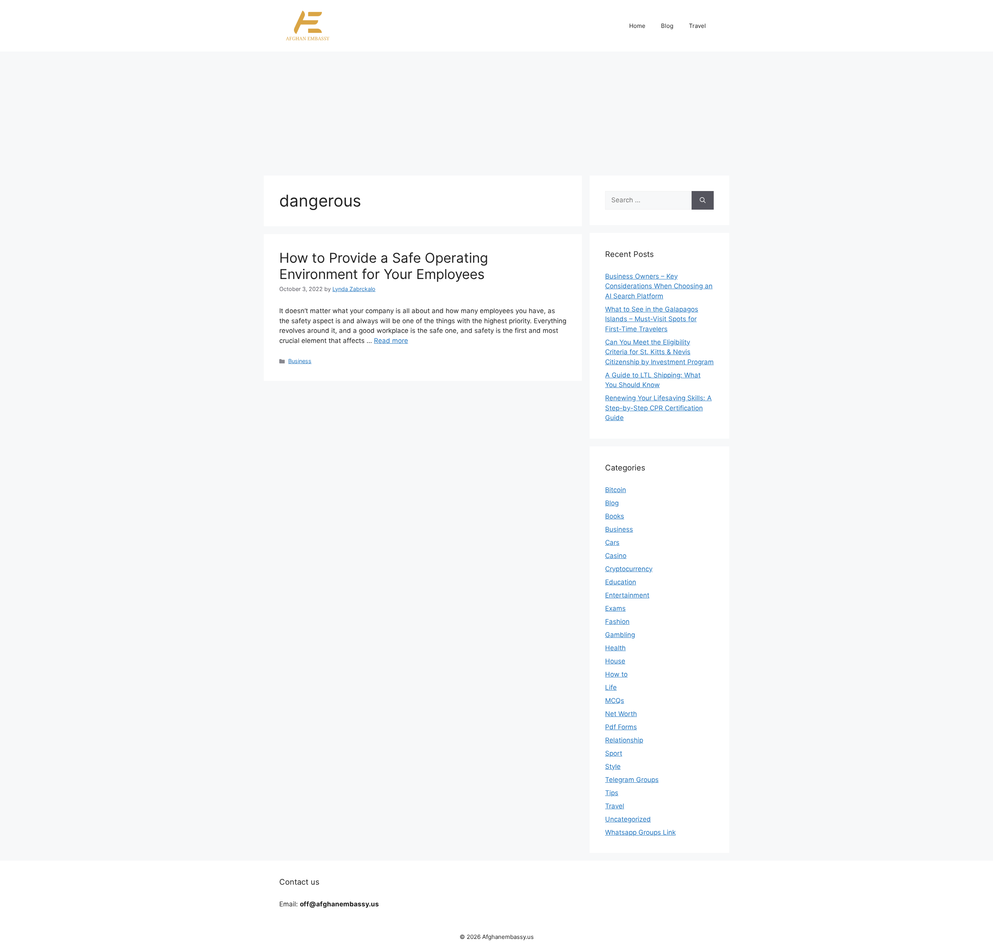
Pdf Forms (621, 727)
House (615, 661)
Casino (615, 556)
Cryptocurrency (628, 569)
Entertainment (627, 595)
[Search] (703, 200)
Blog (667, 25)
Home (637, 25)
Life (611, 687)
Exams (615, 608)
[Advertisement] (496, 109)
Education (620, 582)
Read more (391, 340)
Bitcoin (615, 490)
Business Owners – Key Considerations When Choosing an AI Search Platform (659, 286)
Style (613, 766)
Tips (611, 793)
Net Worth (621, 714)
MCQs (614, 700)
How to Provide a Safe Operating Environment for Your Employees (383, 266)
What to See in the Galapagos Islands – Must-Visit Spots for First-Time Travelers (651, 319)
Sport (613, 753)
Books (614, 516)
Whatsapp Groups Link (640, 832)
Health (615, 648)
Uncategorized (628, 819)
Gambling (620, 635)
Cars (612, 542)
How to (616, 674)
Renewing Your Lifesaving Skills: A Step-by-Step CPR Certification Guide (658, 408)
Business (299, 361)
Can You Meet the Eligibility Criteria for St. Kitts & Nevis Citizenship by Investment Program (659, 352)
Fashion (617, 621)
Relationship (624, 740)
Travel (697, 25)
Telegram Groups (632, 780)
